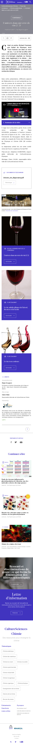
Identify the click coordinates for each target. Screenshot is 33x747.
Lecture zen (23, 38)
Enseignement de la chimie (11, 688)
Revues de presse (8, 699)
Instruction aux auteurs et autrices (23, 714)
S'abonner (15, 612)
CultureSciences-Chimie (10, 6)
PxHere (3, 33)
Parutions (5, 708)
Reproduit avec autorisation (12, 210)
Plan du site (16, 736)
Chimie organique (8, 683)
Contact (16, 738)
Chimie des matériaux (9, 656)
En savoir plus (15, 584)
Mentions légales (16, 734)
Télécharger (8, 182)
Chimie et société (22, 662)
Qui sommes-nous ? (22, 708)
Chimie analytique (16, 8)
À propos (20, 705)
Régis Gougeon (23, 29)
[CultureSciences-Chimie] (10, 2)
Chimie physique (23, 683)
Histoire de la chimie (9, 694)
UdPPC (4, 420)
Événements (6, 705)
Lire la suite (9, 261)
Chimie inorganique (9, 678)
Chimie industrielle (8, 672)
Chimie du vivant (8, 662)
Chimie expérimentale (9, 667)
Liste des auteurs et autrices (24, 710)
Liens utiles (6, 711)
